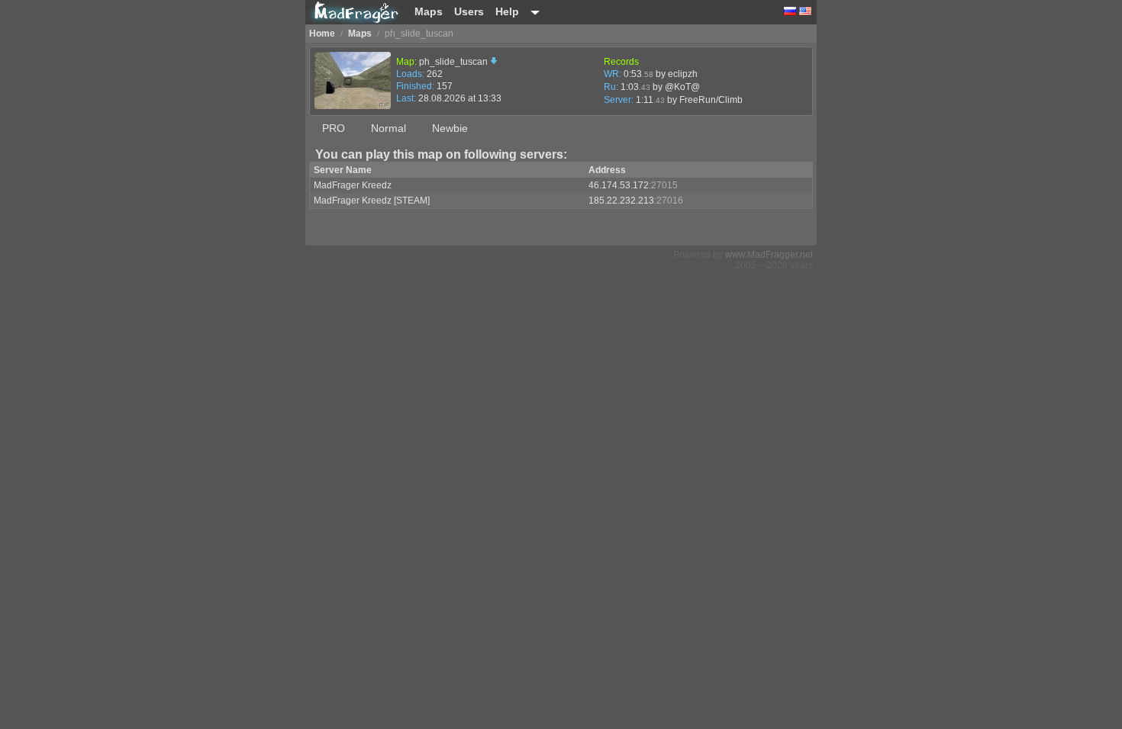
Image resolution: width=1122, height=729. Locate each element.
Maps (428, 11)
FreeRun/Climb (711, 100)
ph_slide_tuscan (454, 61)
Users (469, 11)
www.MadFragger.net (769, 254)
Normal (388, 128)
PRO (333, 128)
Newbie (450, 128)
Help (507, 11)
